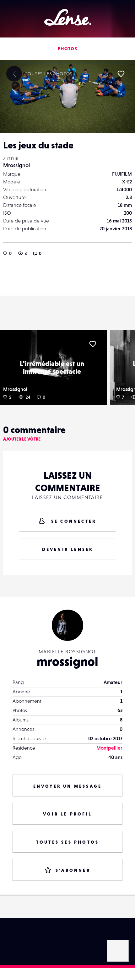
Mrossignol (16, 165)
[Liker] (121, 74)
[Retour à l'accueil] (67, 17)
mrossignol (67, 661)
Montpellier (109, 748)
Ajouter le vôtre (21, 439)
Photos (67, 48)
